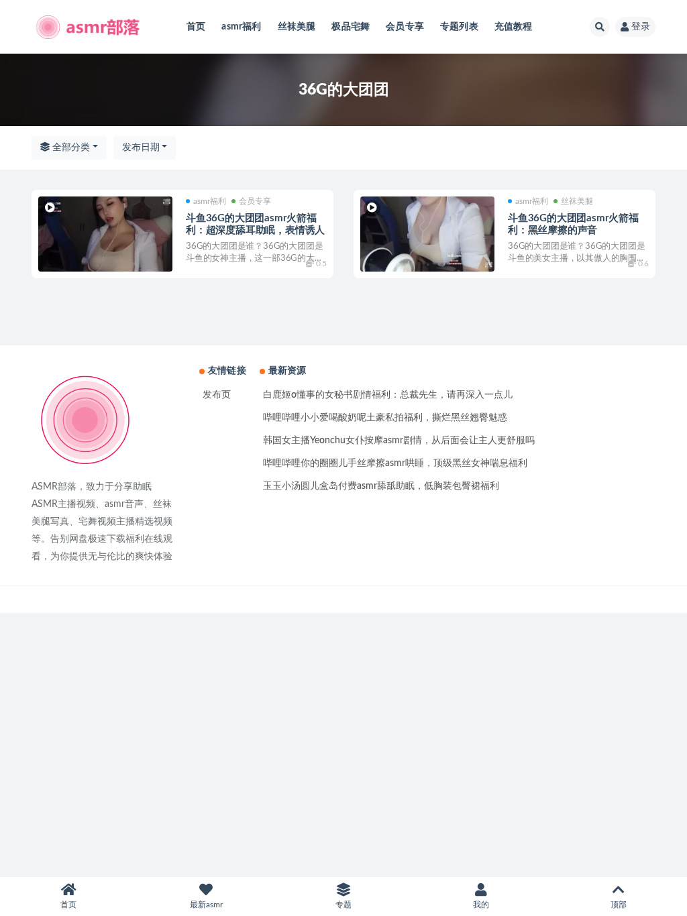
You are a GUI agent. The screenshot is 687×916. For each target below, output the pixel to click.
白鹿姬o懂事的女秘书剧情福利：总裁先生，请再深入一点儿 (388, 395)
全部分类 (70, 147)
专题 (343, 905)
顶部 (619, 905)
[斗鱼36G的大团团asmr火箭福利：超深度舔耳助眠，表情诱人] (105, 234)
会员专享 (405, 27)
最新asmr (206, 905)
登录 (640, 27)
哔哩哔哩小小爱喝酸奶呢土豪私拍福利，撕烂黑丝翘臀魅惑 (385, 417)
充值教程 (513, 27)
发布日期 (141, 147)
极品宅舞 (350, 27)
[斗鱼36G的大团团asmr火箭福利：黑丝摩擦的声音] (427, 234)
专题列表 (459, 27)
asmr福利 (241, 27)
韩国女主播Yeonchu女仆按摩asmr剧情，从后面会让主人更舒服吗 (399, 440)
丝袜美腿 (297, 27)
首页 (196, 27)
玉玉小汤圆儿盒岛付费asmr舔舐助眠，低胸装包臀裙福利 (381, 486)
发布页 (217, 395)
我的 (481, 905)
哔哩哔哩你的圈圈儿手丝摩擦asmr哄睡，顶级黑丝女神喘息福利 (395, 463)
